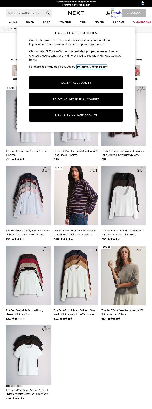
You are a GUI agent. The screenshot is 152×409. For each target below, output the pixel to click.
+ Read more (136, 59)
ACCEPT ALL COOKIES (76, 82)
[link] (108, 13)
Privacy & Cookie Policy (92, 66)
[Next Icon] (76, 13)
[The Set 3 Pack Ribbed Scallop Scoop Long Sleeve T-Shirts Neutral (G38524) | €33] (123, 195)
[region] (76, 79)
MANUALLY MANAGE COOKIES (76, 115)
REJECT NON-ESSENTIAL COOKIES (76, 99)
